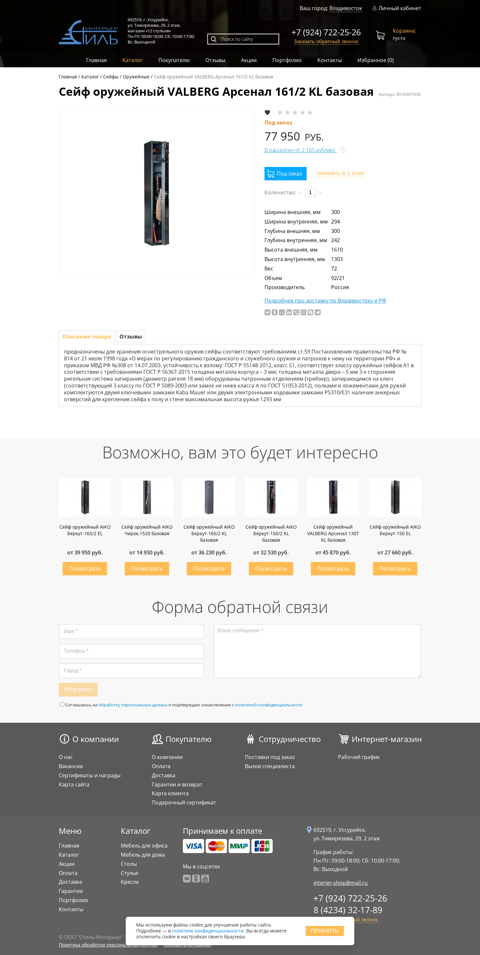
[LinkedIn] (289, 312)
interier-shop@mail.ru (340, 882)
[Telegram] (318, 312)
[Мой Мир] (282, 312)
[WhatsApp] (303, 312)
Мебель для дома (143, 854)
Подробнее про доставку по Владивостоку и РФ (325, 300)
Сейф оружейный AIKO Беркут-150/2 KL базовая (271, 533)
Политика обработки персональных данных (108, 945)
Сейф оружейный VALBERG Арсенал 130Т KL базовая (333, 533)
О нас (66, 757)
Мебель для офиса (144, 845)
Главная (96, 60)
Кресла (130, 881)
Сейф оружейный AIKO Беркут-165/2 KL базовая (209, 533)
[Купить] (285, 173)
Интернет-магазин (387, 739)
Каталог (132, 60)
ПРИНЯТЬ (325, 931)
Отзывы (215, 60)
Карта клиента (170, 793)
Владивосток (345, 8)
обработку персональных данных (133, 705)
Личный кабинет (399, 8)
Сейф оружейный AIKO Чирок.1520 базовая (147, 530)
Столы (129, 863)
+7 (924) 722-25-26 (326, 32)
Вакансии (71, 766)
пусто (404, 34)
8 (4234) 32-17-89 (347, 910)
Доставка (163, 775)
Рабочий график (359, 757)
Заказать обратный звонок (326, 41)
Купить (85, 568)
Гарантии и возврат (177, 784)
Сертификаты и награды (89, 775)
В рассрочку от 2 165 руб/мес (300, 150)
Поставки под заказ (270, 757)
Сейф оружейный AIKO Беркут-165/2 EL (85, 530)
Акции (249, 60)
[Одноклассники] (275, 312)
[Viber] (296, 312)
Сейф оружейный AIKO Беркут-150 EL (395, 530)
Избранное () (376, 60)
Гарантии (71, 891)
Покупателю (174, 60)
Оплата (161, 766)
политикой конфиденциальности (268, 705)
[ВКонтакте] (267, 312)
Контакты (329, 60)
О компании (95, 739)
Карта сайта (74, 784)
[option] (156, 193)
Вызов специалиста (270, 766)
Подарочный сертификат (184, 802)
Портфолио (287, 60)
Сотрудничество (290, 739)
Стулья (129, 873)
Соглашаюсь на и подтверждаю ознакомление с (183, 705)
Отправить (78, 689)
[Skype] (310, 312)
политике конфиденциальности (208, 931)
